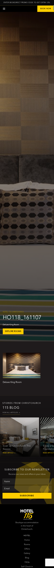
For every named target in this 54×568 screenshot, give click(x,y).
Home (27, 540)
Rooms (27, 545)
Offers (27, 549)
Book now (45, 8)
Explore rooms (13, 331)
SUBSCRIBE (27, 496)
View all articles (11, 412)
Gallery (27, 553)
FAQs (27, 562)
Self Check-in (27, 567)
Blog (27, 558)
